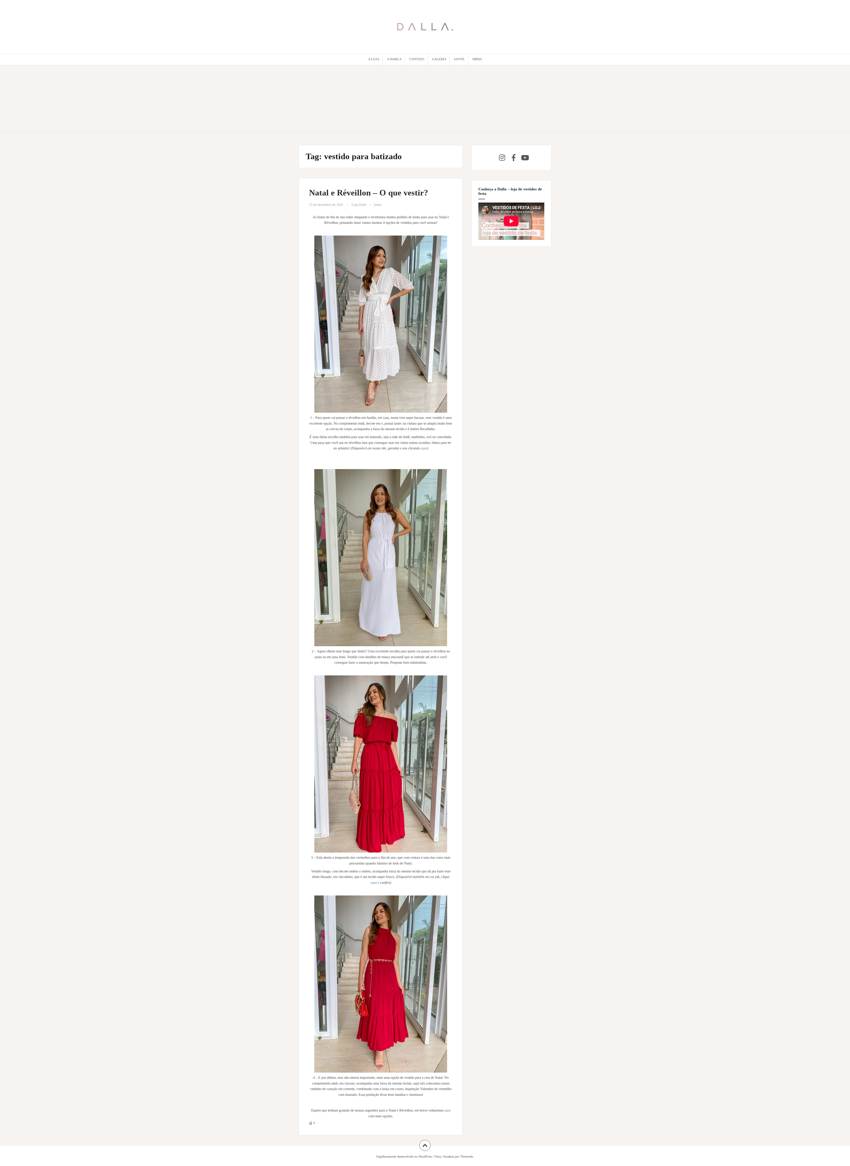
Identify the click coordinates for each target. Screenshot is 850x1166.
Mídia (477, 59)
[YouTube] (525, 157)
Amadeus (448, 1156)
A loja (373, 59)
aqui (424, 448)
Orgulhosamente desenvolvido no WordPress (404, 1156)
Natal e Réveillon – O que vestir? (368, 192)
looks (377, 205)
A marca (394, 59)
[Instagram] (502, 157)
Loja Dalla (359, 205)
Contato (416, 59)
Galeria (439, 59)
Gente (459, 59)
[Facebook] (513, 157)
